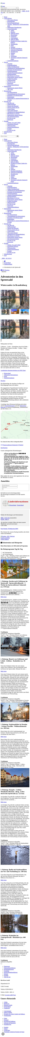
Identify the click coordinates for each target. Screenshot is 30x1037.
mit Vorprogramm (7, 552)
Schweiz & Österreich (16, 50)
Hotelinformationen (9, 378)
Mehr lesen (3, 597)
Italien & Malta (15, 39)
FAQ (5, 133)
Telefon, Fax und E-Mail (13, 122)
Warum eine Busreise (12, 106)
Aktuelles (9, 63)
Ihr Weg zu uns (11, 82)
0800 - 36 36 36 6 (5, 518)
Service (6, 62)
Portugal (13, 47)
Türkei (12, 54)
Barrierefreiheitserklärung (10, 972)
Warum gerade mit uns (13, 107)
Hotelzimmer (10, 97)
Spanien (13, 53)
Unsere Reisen (8, 18)
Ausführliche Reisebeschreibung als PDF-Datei (13, 370)
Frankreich (13, 36)
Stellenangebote (11, 104)
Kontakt (6, 121)
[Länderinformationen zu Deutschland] (12, 505)
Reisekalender (11, 21)
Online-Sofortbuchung (13, 66)
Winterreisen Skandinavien (14, 27)
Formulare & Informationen (14, 69)
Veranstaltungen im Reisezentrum (16, 94)
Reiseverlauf (7, 373)
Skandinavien (14, 51)
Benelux (13, 32)
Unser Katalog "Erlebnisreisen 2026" (9, 528)
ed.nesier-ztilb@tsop (10, 995)
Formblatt (6, 971)
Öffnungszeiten (11, 80)
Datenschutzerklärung (13, 85)
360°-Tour (10, 89)
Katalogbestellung (12, 65)
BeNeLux (6, 1003)
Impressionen (7, 86)
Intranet (6, 974)
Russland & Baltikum (16, 48)
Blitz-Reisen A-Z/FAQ (13, 76)
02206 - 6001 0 (5, 519)
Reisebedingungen (9, 969)
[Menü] (1, 963)
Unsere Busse (11, 109)
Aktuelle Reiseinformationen (14, 73)
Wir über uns (7, 101)
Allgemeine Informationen (11, 375)
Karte (5, 376)
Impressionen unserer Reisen (14, 77)
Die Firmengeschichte (13, 116)
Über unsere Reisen (12, 20)
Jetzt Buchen (4, 448)
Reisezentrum (7, 91)
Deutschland (14, 35)
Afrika (12, 30)
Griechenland (14, 38)
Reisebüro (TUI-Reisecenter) (15, 95)
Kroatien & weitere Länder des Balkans (14, 1014)
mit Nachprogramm (8, 554)
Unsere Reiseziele (12, 29)
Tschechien (14, 56)
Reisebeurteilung (11, 74)
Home (5, 17)
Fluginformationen (12, 71)
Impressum (10, 83)
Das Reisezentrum (12, 92)
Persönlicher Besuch (12, 124)
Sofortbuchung (8, 131)
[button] (3, 1034)
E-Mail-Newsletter (12, 79)
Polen (12, 45)
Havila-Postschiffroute (13, 23)
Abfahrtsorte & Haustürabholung (16, 68)
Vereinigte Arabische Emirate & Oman (14, 1032)
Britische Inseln (15, 33)
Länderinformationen (12, 60)
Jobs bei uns (7, 977)
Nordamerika (14, 44)
